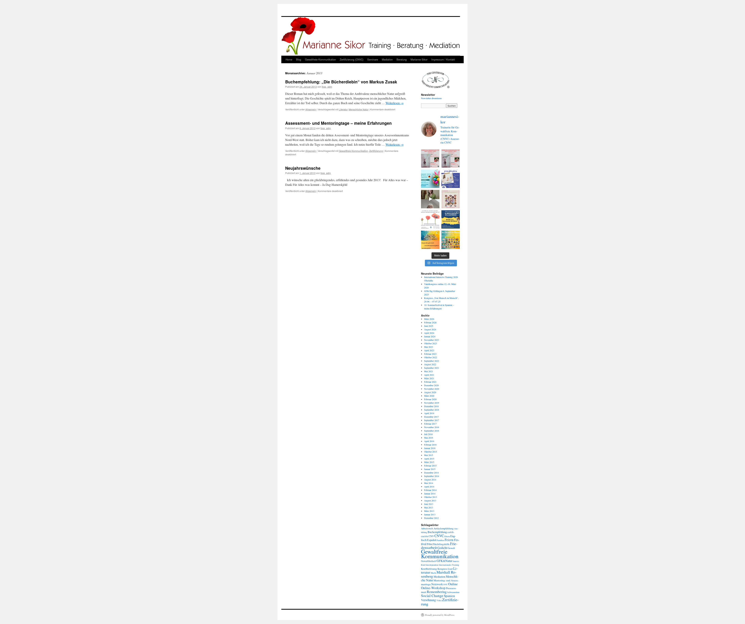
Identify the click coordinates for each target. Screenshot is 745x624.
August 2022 (430, 364)
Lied (450, 568)
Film (429, 544)
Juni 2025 (428, 325)
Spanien (449, 596)
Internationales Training (449, 564)
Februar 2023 (430, 353)
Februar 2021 (430, 381)
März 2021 (429, 378)
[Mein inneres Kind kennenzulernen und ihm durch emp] (430, 158)
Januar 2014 (429, 493)
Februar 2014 (430, 490)
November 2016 (431, 427)
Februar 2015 (430, 465)
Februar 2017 (430, 423)
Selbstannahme (453, 592)
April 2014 (429, 486)
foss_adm (327, 86)
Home (289, 59)
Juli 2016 (428, 434)
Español (431, 540)
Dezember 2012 (431, 517)
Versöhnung (428, 600)
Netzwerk (437, 584)
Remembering (437, 591)
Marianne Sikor (419, 59)
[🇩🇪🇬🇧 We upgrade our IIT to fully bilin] (430, 179)
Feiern (449, 539)
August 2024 (430, 329)
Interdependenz (432, 564)
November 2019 (431, 402)
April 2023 (429, 350)
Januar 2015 (429, 469)
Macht (433, 572)
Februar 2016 (430, 444)
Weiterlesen (394, 103)
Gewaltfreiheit (428, 561)
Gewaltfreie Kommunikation (320, 59)
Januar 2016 (429, 448)
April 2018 (429, 413)
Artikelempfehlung (444, 528)
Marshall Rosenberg (438, 574)
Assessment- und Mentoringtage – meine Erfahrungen (338, 123)
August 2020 (430, 392)
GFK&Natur (444, 561)
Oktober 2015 (430, 451)
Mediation (387, 59)
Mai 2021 (428, 371)
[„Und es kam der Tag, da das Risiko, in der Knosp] (430, 219)
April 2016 (429, 441)
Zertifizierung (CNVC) (351, 59)
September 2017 (431, 420)
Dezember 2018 (431, 406)
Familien (440, 540)
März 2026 (429, 318)
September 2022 (431, 360)
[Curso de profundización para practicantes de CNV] (450, 179)
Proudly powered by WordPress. (440, 614)
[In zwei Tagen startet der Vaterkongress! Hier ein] (430, 199)
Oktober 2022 (430, 357)
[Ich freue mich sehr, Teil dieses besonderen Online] (450, 199)
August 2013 (430, 500)
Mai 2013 (428, 507)
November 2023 (431, 339)
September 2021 (431, 367)
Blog (298, 59)
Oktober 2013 (430, 497)
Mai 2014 (428, 483)
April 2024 (429, 332)
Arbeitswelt (427, 528)
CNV (431, 536)
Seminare (372, 59)
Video (439, 600)
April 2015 (429, 458)
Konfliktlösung (429, 568)
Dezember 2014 (431, 472)
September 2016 (431, 430)
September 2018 (431, 409)
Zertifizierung (376, 150)
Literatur (343, 109)
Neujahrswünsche (303, 168)
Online (453, 584)
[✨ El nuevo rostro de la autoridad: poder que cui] (450, 219)
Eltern (447, 536)
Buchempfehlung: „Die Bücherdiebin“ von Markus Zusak (341, 82)
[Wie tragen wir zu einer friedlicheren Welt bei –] (450, 240)
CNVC (439, 535)
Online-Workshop (433, 588)
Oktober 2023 (430, 343)
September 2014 (431, 476)
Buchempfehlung (437, 532)
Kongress (442, 568)
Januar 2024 (429, 336)
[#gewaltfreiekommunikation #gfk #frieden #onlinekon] (430, 240)
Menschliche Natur (358, 109)
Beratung (402, 59)
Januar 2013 (429, 514)
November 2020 (431, 388)
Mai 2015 (428, 455)
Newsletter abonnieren (431, 98)
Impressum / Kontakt (443, 59)
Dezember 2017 (431, 416)
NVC (445, 584)
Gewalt (451, 548)
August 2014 (430, 479)
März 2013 (429, 510)
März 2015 (429, 462)
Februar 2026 (430, 322)
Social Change (432, 595)
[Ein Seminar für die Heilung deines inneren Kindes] (450, 158)
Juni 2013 (428, 503)
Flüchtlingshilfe (441, 544)
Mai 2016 (428, 437)
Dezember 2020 (431, 385)
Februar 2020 (430, 399)
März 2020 (429, 395)
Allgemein (310, 109)
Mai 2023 (428, 346)
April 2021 (429, 374)
